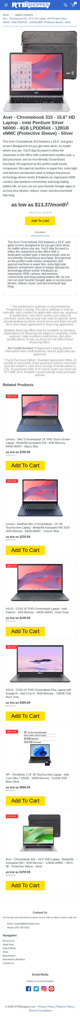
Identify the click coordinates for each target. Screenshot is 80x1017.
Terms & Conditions (40, 1010)
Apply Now (8, 944)
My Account (8, 941)
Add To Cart (40, 221)
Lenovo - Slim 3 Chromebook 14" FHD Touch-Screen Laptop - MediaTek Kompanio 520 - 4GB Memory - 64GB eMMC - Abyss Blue (38, 443)
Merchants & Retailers (14, 959)
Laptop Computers (24, 15)
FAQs (5, 952)
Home (6, 15)
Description (40, 232)
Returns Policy (64, 1006)
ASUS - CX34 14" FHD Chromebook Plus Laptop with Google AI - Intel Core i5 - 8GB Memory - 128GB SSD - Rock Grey (39, 693)
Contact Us (8, 963)
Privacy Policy (46, 1006)
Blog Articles (9, 955)
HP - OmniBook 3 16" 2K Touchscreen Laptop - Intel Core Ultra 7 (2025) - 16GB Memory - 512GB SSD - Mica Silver (37, 778)
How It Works (9, 948)
